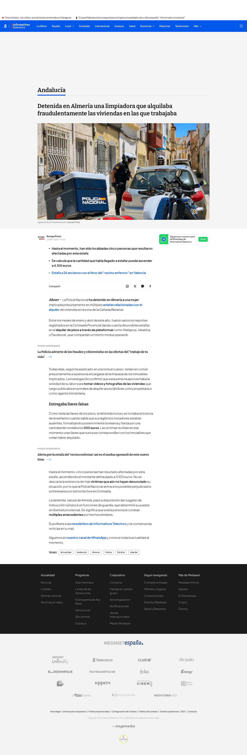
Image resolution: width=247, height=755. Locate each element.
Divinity (183, 609)
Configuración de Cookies (124, 711)
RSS (183, 711)
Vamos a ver (82, 610)
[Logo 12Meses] (186, 683)
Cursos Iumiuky (153, 595)
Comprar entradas (155, 582)
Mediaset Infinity (188, 582)
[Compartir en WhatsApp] (127, 286)
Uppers (183, 589)
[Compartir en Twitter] (135, 286)
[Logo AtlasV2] (81, 695)
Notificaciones (119, 606)
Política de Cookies (148, 711)
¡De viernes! (82, 616)
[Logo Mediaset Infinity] (60, 660)
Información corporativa (74, 711)
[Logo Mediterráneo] (165, 695)
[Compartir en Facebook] (150, 286)
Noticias (46, 582)
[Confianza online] (123, 742)
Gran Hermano (84, 582)
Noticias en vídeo (52, 602)
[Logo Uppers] (102, 683)
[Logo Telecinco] (102, 660)
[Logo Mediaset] (123, 645)
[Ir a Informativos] (20, 26)
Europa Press (54, 236)
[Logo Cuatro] (144, 660)
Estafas (121, 552)
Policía (108, 552)
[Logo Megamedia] (125, 726)
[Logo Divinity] (187, 660)
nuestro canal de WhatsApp (87, 537)
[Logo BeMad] (60, 683)
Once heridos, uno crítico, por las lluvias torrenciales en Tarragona (38, 17)
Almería (96, 552)
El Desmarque (187, 595)
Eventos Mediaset (155, 602)
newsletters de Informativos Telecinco (99, 524)
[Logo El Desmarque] (60, 672)
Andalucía (51, 90)
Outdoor (81, 623)
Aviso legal (55, 711)
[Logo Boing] (144, 671)
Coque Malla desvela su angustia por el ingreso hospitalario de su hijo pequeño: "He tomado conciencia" (132, 17)
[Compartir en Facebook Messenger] (143, 286)
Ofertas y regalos (155, 589)
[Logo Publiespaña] (123, 695)
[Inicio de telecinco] (5, 26)
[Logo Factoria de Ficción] (102, 671)
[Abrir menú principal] (241, 26)
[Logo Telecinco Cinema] (144, 683)
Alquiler (134, 552)
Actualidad (65, 552)
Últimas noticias (51, 595)
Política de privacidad (99, 711)
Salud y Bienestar (155, 609)
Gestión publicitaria (169, 711)
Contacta (116, 582)
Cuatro (182, 602)
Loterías (46, 589)
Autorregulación (120, 599)
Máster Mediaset (120, 623)
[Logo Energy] (187, 671)
